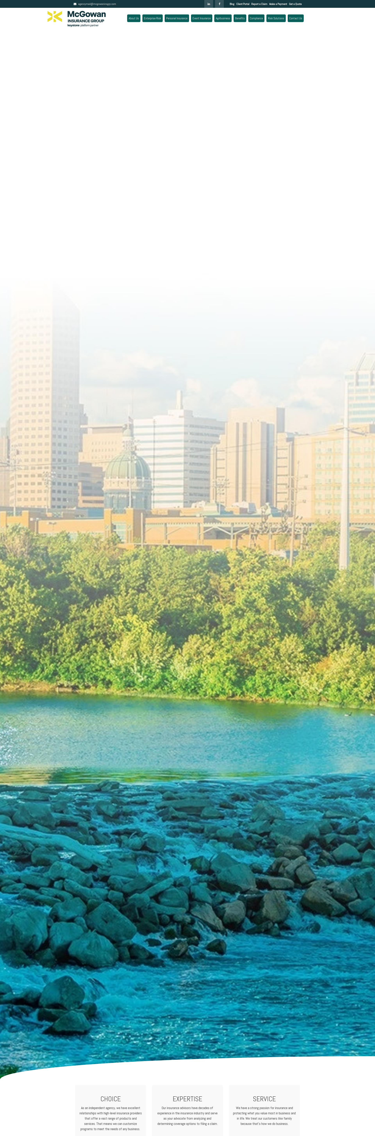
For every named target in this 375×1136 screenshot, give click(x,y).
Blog (232, 4)
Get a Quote (295, 4)
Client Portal (242, 4)
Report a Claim (259, 4)
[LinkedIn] (208, 4)
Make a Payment (278, 4)
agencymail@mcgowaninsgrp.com (97, 4)
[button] (133, 18)
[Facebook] (219, 4)
